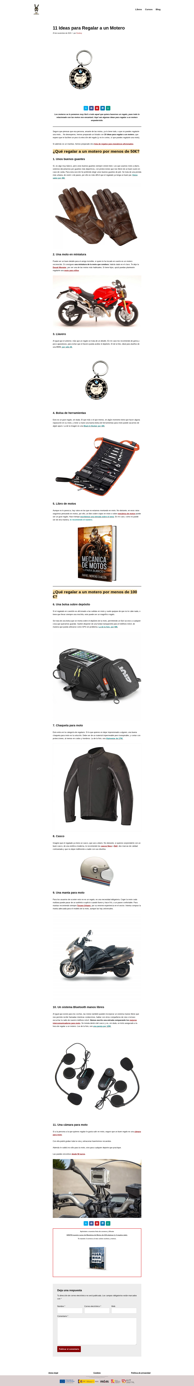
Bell (116, 846)
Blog (158, 9)
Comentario (62, 1316)
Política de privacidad (140, 1373)
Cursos (149, 9)
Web (113, 1306)
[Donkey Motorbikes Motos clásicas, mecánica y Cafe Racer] (36, 9)
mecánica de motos (126, 514)
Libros (138, 9)
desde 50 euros (78, 1154)
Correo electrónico (92, 1306)
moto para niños (71, 270)
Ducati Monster (59, 267)
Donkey (79, 33)
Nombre (61, 1306)
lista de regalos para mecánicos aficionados (113, 144)
